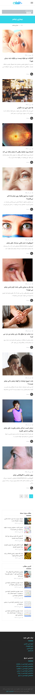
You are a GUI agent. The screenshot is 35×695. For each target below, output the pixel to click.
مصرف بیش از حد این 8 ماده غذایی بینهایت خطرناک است (13, 520)
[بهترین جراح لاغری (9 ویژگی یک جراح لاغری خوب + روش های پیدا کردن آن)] (27, 574)
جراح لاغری (30, 648)
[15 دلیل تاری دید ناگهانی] (17, 90)
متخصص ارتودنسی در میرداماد (24, 666)
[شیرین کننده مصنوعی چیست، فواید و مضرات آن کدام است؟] (27, 529)
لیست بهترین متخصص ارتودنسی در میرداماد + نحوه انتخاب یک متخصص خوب (14, 613)
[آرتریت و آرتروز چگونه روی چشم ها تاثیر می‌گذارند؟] (17, 178)
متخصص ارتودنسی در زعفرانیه (24, 664)
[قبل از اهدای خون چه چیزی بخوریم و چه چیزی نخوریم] (27, 547)
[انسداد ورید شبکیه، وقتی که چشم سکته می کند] (17, 134)
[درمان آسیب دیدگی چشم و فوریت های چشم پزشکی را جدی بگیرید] (17, 410)
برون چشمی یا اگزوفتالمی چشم (23, 475)
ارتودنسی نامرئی (28, 644)
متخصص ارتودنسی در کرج (25, 675)
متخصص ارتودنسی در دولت (25, 673)
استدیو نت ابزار (10, 691)
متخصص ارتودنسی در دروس (25, 671)
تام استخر (30, 651)
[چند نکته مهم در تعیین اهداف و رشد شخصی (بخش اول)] (27, 556)
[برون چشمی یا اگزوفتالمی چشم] (17, 457)
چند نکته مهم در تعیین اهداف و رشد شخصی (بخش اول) (13, 555)
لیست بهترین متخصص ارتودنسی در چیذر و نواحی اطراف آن (14, 584)
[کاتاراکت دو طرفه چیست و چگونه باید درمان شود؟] (17, 41)
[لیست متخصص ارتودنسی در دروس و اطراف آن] (27, 604)
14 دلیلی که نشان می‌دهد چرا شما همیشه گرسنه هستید (14, 537)
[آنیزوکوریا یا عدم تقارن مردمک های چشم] (17, 225)
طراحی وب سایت (24, 691)
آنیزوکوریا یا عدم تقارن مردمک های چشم (20, 243)
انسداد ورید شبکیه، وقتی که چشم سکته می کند (18, 152)
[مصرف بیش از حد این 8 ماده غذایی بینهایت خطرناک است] (27, 521)
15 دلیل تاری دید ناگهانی (25, 108)
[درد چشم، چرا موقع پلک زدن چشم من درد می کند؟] (17, 316)
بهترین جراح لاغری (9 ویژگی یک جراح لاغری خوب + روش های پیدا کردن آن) (14, 574)
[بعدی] (21, 496)
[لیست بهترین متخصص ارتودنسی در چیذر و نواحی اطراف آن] (27, 585)
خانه (22, 25)
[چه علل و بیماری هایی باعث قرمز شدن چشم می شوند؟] (17, 270)
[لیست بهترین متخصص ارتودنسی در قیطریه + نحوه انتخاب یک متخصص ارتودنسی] (27, 593)
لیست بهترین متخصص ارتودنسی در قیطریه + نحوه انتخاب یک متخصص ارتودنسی (14, 593)
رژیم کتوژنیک (29, 646)
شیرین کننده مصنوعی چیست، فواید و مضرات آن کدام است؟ (13, 528)
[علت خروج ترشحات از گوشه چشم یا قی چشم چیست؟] (17, 363)
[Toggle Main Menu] (32, 3)
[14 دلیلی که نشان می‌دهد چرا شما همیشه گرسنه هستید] (27, 538)
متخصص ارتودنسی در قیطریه (25, 668)
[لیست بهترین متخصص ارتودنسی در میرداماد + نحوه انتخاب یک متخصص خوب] (27, 613)
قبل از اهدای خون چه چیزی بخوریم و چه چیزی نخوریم (13, 546)
